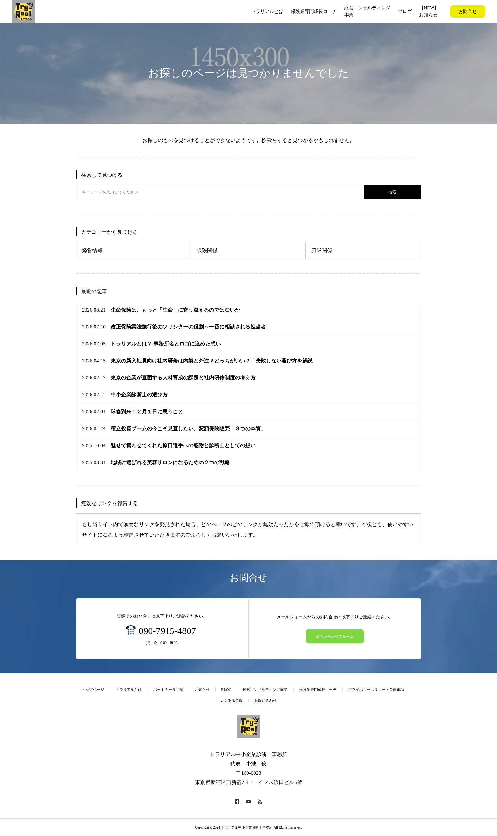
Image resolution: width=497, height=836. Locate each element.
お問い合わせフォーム (334, 636)
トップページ (93, 689)
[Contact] (248, 801)
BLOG (226, 689)
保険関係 (207, 250)
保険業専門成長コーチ (318, 689)
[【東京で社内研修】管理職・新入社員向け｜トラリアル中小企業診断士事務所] (23, 11)
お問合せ (467, 11)
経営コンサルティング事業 (265, 689)
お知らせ (202, 689)
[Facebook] (237, 801)
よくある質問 (231, 700)
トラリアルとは (129, 689)
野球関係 (321, 250)
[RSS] (260, 801)
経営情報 (92, 250)
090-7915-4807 (167, 631)
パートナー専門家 (168, 689)
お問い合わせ (265, 700)
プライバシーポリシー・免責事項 (376, 689)
